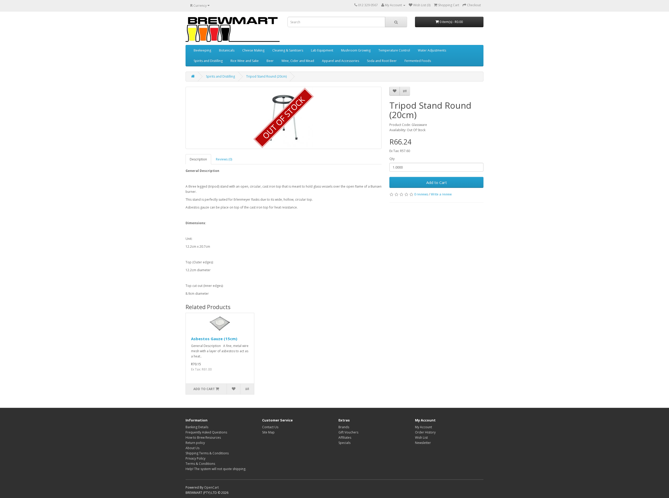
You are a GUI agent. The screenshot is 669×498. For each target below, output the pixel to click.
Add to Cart (436, 182)
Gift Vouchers (348, 432)
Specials (344, 443)
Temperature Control (394, 50)
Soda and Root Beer (382, 61)
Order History (425, 432)
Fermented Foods (418, 61)
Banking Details (197, 427)
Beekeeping (202, 50)
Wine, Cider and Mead (297, 61)
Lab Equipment (322, 50)
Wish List (421, 437)
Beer (270, 61)
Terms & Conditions (200, 463)
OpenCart (211, 487)
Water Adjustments (432, 50)
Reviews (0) (224, 159)
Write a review (441, 194)
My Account (423, 427)
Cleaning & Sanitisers (287, 50)
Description (198, 159)
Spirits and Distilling (208, 61)
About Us (192, 448)
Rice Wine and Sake (244, 61)
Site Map (268, 432)
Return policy (195, 443)
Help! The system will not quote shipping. (216, 469)
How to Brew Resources (203, 437)
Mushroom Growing (356, 50)
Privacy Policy (195, 458)
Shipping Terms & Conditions (207, 453)
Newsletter (423, 443)
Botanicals (226, 50)
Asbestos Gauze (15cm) (214, 338)
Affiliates (344, 437)
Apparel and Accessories (340, 61)
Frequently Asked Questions (206, 432)
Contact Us (270, 427)
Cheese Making (253, 50)
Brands (343, 427)
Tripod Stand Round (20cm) (266, 76)
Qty (392, 159)
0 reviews (421, 194)
